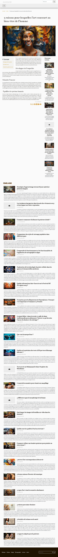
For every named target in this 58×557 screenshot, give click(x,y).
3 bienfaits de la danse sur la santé (27, 519)
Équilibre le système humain (8, 67)
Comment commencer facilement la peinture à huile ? (33, 220)
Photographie (18, 552)
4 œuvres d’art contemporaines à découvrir (30, 459)
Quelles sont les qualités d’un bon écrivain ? (30, 429)
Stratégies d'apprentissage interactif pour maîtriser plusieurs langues (49, 72)
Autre (7, 11)
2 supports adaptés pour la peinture (28, 534)
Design (12, 552)
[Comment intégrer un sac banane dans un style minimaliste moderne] (49, 145)
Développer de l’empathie (7, 62)
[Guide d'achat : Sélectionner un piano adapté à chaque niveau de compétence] (49, 105)
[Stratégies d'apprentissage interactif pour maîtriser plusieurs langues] (49, 65)
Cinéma (8, 552)
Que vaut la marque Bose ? (25, 334)
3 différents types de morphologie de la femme (31, 398)
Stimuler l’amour (6, 64)
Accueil (3, 11)
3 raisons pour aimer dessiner (26, 505)
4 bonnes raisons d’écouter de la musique (29, 474)
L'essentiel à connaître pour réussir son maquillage (32, 383)
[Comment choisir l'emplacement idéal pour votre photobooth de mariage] (49, 85)
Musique (3, 552)
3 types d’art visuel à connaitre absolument (30, 490)
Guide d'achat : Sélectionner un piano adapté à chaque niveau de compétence (49, 112)
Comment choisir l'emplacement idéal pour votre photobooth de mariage (49, 92)
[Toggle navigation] (4, 6)
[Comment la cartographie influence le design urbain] (49, 163)
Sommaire (6, 59)
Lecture (23, 552)
